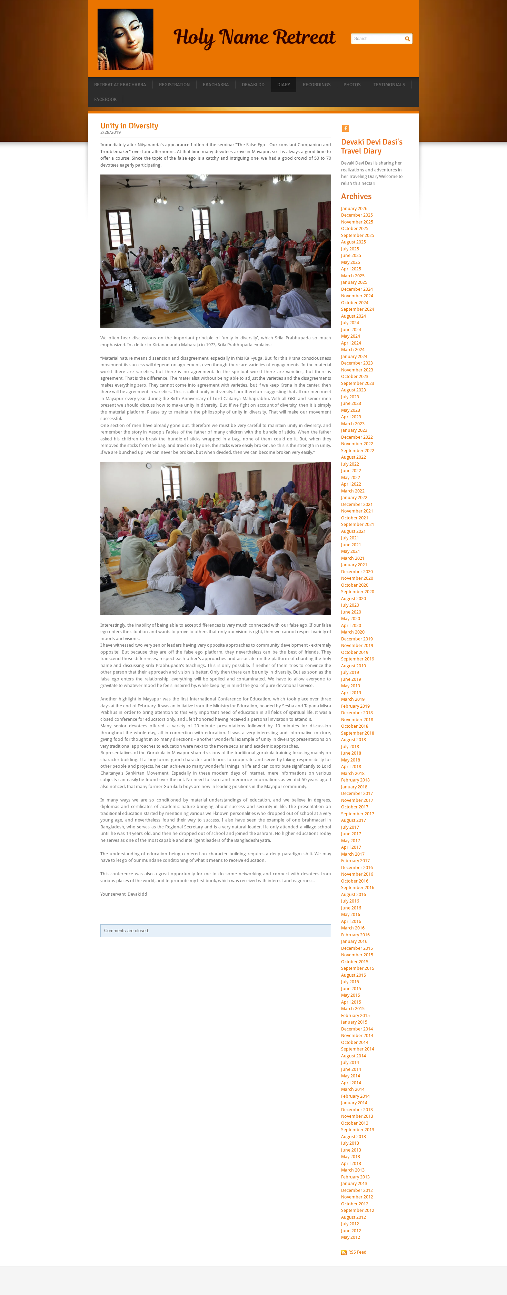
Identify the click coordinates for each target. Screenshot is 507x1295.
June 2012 (351, 1230)
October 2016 (354, 881)
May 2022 (350, 477)
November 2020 (357, 578)
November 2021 (357, 511)
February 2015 (355, 1015)
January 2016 (354, 941)
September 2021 (357, 524)
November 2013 (357, 1116)
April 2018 (351, 766)
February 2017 (355, 860)
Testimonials (389, 85)
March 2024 (353, 349)
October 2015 (354, 961)
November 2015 (357, 955)
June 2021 (351, 544)
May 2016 (350, 914)
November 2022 (357, 443)
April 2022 (351, 484)
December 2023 (357, 363)
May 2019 (350, 686)
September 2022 (357, 450)
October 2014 (354, 1042)
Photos (352, 85)
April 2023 (351, 417)
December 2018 (357, 712)
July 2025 (350, 249)
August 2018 (353, 739)
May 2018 (350, 760)
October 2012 (354, 1204)
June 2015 (351, 988)
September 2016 (357, 887)
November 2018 (357, 719)
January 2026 (354, 208)
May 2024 (350, 336)
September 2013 (357, 1129)
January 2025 (354, 282)
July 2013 (350, 1143)
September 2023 (357, 383)
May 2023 (350, 410)
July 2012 (350, 1224)
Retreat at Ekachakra (120, 85)
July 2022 (350, 464)
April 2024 (351, 343)
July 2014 (350, 1062)
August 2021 (353, 531)
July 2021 (350, 538)
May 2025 (350, 262)
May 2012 (350, 1237)
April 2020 (351, 625)
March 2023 (353, 423)
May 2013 (350, 1156)
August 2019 (353, 666)
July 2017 (350, 827)
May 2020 (350, 618)
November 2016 (357, 874)
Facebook (105, 99)
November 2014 (357, 1035)
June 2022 (351, 470)
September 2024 (357, 309)
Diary (283, 85)
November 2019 (357, 645)
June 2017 (351, 833)
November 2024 (357, 295)
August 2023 (353, 390)
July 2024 (350, 322)
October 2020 (354, 585)
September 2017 (357, 813)
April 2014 (351, 1082)
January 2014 (354, 1102)
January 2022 (354, 497)
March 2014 (353, 1089)
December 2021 (357, 504)
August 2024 (353, 316)
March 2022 (353, 491)
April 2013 (351, 1163)
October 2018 (354, 726)
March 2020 (353, 632)
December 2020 (357, 571)
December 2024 (357, 289)
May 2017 (350, 840)
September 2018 (357, 733)
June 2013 (351, 1150)
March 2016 (353, 928)
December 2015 (357, 948)
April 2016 (351, 921)
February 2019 (355, 706)
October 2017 (354, 807)
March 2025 (353, 275)
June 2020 (351, 612)
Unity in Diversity (129, 126)
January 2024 (354, 356)
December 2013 (357, 1109)
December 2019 (357, 639)
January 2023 (354, 430)
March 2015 (353, 1008)
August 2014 (353, 1056)
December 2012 (357, 1190)
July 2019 (350, 672)
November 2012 (357, 1197)
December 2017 (357, 793)
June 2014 (351, 1069)
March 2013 (353, 1170)
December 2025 (357, 215)
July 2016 (350, 901)
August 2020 (353, 598)
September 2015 (357, 968)
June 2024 (351, 329)
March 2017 (353, 854)
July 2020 (350, 605)
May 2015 (350, 995)
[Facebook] (345, 128)
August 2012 (353, 1217)
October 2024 (354, 302)
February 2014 (355, 1096)
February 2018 (355, 780)
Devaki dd (253, 85)
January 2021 (354, 564)
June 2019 (351, 679)
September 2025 (357, 235)
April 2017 (351, 847)
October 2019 (354, 652)
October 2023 (354, 376)
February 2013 (355, 1177)
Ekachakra (216, 85)
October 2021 (354, 518)
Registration (174, 85)
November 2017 (357, 800)
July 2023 (350, 397)
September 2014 (357, 1049)
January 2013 (354, 1183)
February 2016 (355, 935)
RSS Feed (357, 1252)
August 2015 (353, 975)
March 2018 (353, 773)
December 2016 (357, 867)
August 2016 (353, 894)
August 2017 (353, 820)
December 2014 (357, 1029)
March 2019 (353, 699)
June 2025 (351, 255)
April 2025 (351, 269)
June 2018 (351, 753)
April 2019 (351, 692)
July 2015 (350, 981)
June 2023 (351, 403)
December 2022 (357, 437)
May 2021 (350, 551)
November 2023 (357, 370)
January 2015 (354, 1022)
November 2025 (357, 222)
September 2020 (357, 591)
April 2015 (351, 1002)
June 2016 (351, 908)
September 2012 (357, 1210)
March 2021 (353, 558)
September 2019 (357, 659)
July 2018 (350, 746)
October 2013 (354, 1123)
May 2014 (350, 1076)
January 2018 (354, 787)
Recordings (317, 85)
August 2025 (353, 242)
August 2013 (353, 1136)
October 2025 (354, 228)
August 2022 (353, 457)
